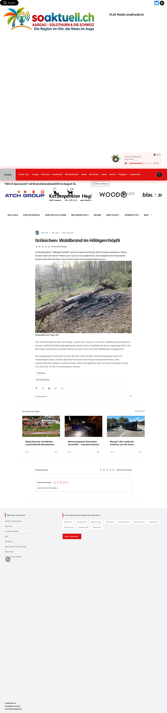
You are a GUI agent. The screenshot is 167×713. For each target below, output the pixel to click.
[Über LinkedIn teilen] (49, 388)
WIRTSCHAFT (112, 215)
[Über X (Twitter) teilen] (43, 388)
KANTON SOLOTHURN (55, 215)
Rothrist (98, 527)
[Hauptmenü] (159, 174)
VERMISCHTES (132, 215)
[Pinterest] (162, 3)
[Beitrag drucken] (62, 388)
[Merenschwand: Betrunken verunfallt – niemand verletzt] (83, 426)
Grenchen (124, 522)
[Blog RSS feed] (7, 559)
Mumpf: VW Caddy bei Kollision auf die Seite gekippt (122, 443)
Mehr (146, 215)
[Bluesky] (156, 3)
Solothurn (97, 522)
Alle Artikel (13, 215)
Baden (154, 522)
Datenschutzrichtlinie (13, 557)
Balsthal (84, 527)
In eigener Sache (11, 531)
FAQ (6, 536)
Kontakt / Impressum (13, 521)
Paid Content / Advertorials (15, 546)
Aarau (110, 522)
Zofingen (82, 522)
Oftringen (70, 527)
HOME (8, 174)
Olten (68, 522)
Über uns (8, 526)
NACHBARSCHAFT (80, 215)
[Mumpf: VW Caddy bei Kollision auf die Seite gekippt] (126, 426)
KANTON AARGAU (31, 215)
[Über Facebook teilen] (36, 388)
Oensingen (140, 522)
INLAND (97, 215)
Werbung (8, 541)
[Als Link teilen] (55, 388)
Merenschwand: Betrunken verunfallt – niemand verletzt (83, 443)
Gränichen (41, 373)
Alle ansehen (140, 411)
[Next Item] (155, 194)
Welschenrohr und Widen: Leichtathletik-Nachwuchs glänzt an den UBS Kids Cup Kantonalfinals (40, 443)
